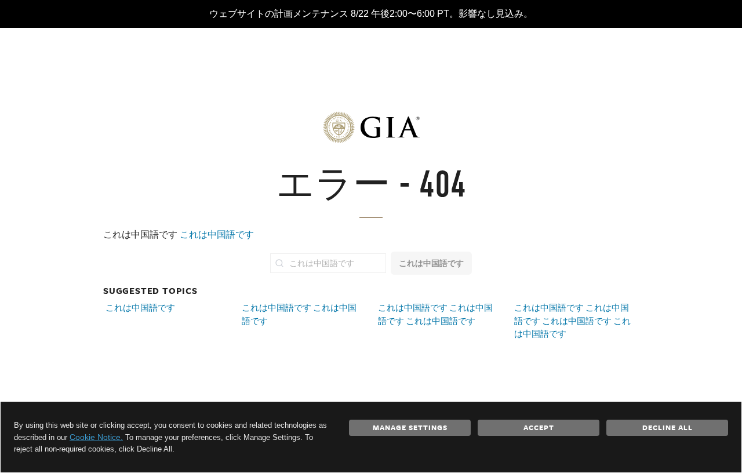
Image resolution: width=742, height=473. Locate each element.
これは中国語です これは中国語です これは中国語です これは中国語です (572, 320)
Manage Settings (410, 427)
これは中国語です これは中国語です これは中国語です (435, 314)
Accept (538, 427)
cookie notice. (96, 437)
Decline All (667, 427)
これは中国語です (217, 234)
